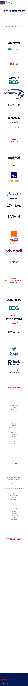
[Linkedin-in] (7, 683)
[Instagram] (3, 683)
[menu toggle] (27, 2)
